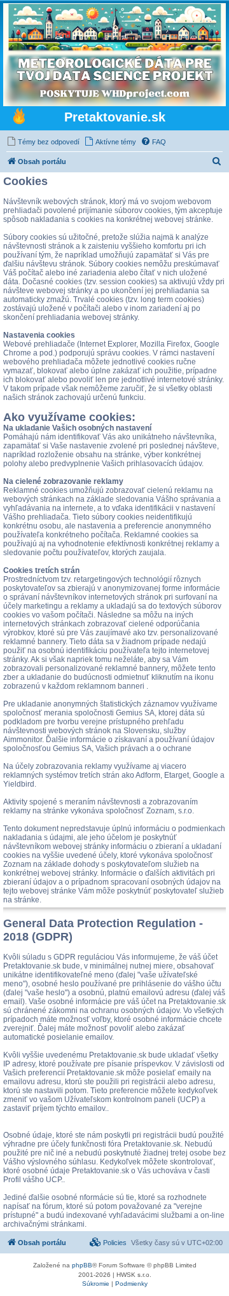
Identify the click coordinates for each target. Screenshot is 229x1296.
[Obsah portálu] (19, 117)
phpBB (82, 1265)
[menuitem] (43, 141)
